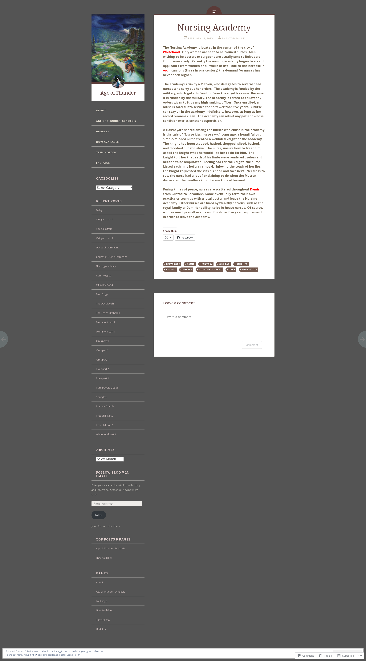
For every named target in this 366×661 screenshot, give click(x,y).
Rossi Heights (103, 275)
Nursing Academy (106, 266)
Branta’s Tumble (105, 406)
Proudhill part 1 (104, 425)
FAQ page (103, 163)
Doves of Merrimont (107, 247)
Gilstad (224, 264)
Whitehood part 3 (106, 434)
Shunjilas (101, 397)
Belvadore (173, 264)
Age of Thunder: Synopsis (116, 121)
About (101, 110)
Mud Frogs (102, 294)
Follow (98, 515)
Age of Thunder (118, 93)
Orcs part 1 (102, 359)
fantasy (206, 264)
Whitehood (249, 269)
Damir (191, 264)
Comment (252, 344)
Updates (102, 131)
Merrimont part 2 (105, 322)
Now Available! (108, 142)
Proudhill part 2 (104, 415)
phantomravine (233, 38)
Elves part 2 (102, 369)
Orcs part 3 (102, 341)
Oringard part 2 (104, 238)
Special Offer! (104, 229)
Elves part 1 (102, 378)
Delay (99, 210)
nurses (187, 269)
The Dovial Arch (105, 303)
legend (171, 269)
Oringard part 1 (104, 219)
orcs (232, 269)
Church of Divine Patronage (111, 257)
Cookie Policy (73, 654)
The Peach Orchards (108, 313)
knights (242, 264)
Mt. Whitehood (104, 285)
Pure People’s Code (107, 387)
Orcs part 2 (102, 350)
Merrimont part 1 (105, 331)
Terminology (106, 152)
